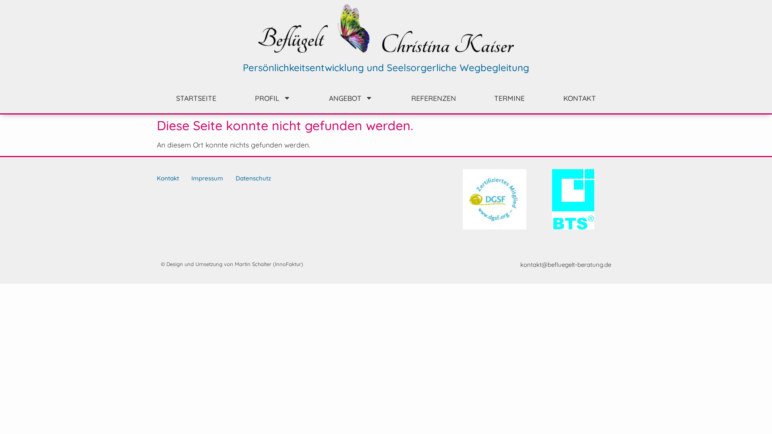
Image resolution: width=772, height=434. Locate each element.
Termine (509, 98)
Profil (267, 98)
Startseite (196, 98)
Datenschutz (253, 178)
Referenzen (433, 98)
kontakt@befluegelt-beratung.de (565, 264)
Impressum (207, 178)
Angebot (345, 98)
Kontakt (579, 98)
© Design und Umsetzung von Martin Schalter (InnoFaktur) (232, 264)
